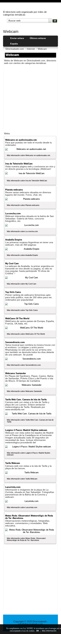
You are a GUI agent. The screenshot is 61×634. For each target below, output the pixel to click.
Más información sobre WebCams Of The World (26, 334)
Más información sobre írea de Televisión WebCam (27, 181)
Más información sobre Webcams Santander (24, 391)
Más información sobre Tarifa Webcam (22, 479)
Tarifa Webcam (12, 463)
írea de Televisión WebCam (19, 163)
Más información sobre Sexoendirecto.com (24, 365)
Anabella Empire (13, 239)
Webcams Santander (15, 373)
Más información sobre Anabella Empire (22, 255)
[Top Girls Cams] (30, 304)
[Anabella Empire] (30, 249)
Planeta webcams (14, 189)
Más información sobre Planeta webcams (23, 205)
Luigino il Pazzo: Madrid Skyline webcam (26, 430)
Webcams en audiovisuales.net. (21, 140)
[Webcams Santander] (30, 385)
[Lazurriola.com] (30, 501)
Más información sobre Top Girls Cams (22, 310)
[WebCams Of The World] (30, 327)
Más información (49, 631)
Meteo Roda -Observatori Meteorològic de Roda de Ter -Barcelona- (29, 516)
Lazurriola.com (12, 487)
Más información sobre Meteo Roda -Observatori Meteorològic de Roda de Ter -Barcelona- (26, 539)
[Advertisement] (30, 97)
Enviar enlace (17, 38)
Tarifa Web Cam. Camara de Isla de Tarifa (26, 399)
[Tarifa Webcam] (30, 472)
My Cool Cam (12, 263)
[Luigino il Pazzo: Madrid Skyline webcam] (30, 446)
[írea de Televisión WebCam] (30, 173)
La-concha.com (13, 213)
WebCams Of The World (17, 318)
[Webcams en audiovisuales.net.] (30, 149)
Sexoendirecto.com (15, 342)
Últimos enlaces (38, 38)
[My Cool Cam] (30, 277)
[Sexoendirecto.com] (30, 359)
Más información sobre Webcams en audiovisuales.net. (28, 155)
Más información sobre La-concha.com (22, 231)
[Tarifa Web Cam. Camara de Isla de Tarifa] (30, 413)
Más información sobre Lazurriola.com (22, 507)
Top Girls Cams (13, 292)
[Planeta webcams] (30, 199)
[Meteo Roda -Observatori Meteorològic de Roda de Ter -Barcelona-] (30, 531)
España (14, 44)
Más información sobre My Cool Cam (21, 284)
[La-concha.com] (30, 225)
